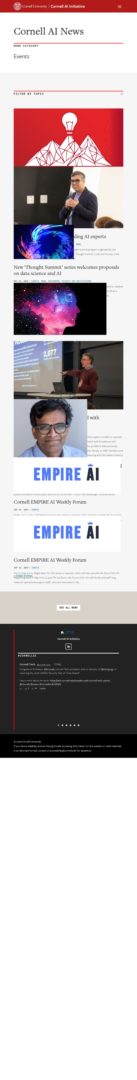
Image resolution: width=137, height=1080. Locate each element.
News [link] (43, 281)
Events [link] (35, 281)
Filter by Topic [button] (29, 93)
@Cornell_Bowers (29, 684)
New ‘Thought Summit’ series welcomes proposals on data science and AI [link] (66, 270)
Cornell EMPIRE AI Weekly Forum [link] (50, 501)
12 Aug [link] (57, 664)
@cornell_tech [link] (43, 665)
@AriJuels (49, 669)
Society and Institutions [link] (76, 281)
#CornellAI (45, 684)
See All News (68, 607)
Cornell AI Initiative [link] (68, 6)
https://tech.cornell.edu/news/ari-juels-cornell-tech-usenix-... (81, 680)
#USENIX (56, 684)
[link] (68, 139)
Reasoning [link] (53, 281)
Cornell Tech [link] (27, 664)
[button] (119, 6)
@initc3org (107, 669)
